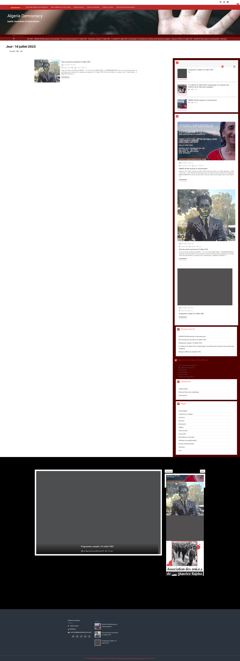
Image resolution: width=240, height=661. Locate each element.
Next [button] (202, 471)
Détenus (181, 421)
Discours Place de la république (189, 392)
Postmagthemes (150, 658)
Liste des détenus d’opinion (187, 365)
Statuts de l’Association (125, 7)
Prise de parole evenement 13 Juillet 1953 (40, 39)
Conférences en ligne (186, 414)
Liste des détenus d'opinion (37, 7)
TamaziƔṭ (182, 447)
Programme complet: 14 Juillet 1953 (65, 39)
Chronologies (183, 411)
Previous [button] (169, 471)
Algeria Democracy (25, 15)
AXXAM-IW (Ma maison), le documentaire (173, 39)
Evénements (79, 7)
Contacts (182, 417)
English (181, 427)
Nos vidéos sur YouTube (61, 7)
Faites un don (107, 7)
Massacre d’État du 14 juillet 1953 (148, 39)
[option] (40, 39)
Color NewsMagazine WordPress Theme (129, 658)
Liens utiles (182, 434)
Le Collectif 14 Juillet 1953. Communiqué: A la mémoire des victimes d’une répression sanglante (107, 39)
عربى (180, 450)
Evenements (65, 77)
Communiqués (93, 7)
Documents (182, 424)
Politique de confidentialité (188, 440)
